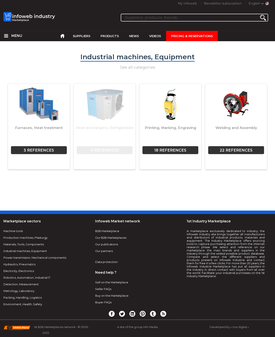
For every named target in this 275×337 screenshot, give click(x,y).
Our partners (104, 251)
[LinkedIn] (132, 313)
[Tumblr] (153, 313)
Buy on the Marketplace (111, 295)
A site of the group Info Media (137, 327)
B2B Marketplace (107, 231)
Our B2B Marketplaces (110, 237)
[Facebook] (111, 313)
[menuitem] (6, 36)
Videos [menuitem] (155, 36)
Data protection (106, 262)
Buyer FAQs (103, 302)
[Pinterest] (142, 313)
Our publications (106, 244)
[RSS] (163, 313)
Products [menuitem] (110, 36)
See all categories (137, 67)
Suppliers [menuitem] (81, 36)
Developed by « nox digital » (229, 327)
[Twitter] (122, 313)
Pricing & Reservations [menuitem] (192, 36)
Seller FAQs (103, 289)
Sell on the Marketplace (111, 282)
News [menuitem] (134, 36)
